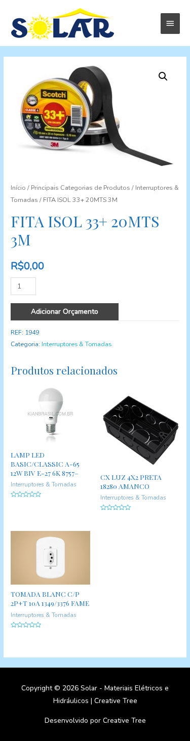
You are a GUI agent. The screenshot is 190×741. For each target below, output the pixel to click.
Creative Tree (115, 701)
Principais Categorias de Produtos (80, 187)
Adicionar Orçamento (64, 311)
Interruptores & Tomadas (76, 344)
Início (18, 187)
